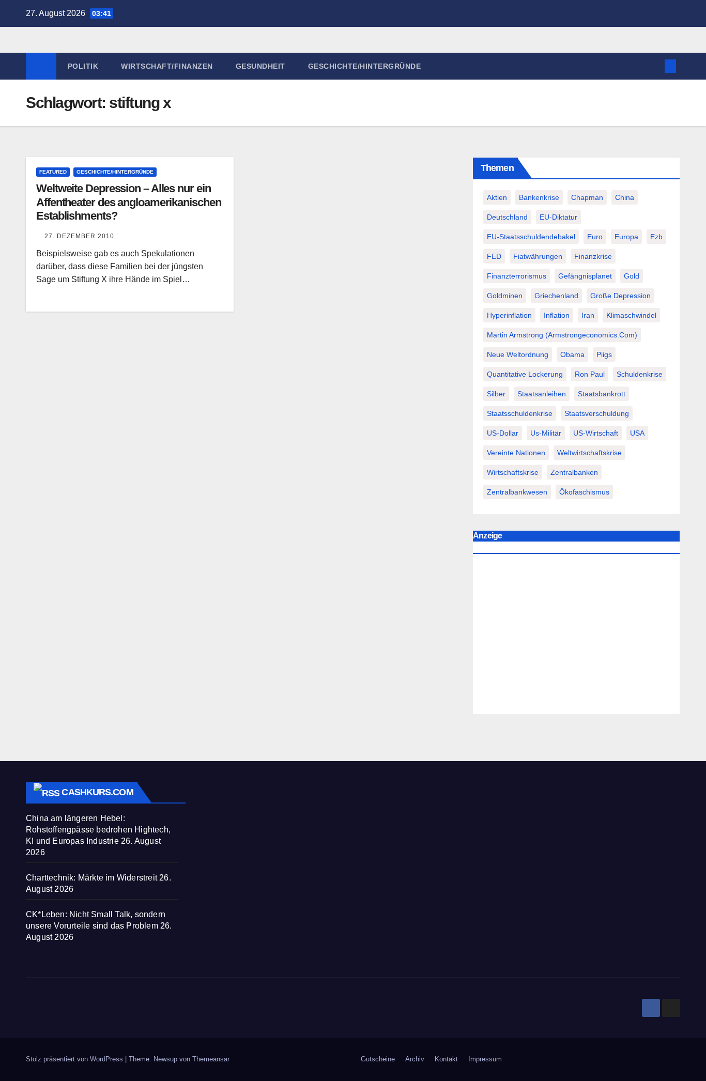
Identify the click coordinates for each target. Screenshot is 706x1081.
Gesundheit (260, 66)
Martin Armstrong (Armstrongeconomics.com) (562, 335)
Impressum (485, 1059)
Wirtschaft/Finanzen (167, 66)
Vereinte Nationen (516, 453)
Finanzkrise (593, 256)
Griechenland (556, 295)
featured (53, 172)
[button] (653, 65)
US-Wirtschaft (595, 433)
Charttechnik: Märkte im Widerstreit (91, 877)
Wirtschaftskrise (513, 472)
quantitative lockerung (525, 374)
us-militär (545, 433)
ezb (656, 237)
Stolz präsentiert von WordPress (75, 1059)
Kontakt (446, 1059)
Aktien (497, 197)
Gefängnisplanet (585, 276)
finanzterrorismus (516, 276)
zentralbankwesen (517, 492)
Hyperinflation (509, 315)
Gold (631, 276)
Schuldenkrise (640, 374)
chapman (587, 197)
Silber (496, 394)
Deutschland (507, 217)
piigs (604, 354)
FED (494, 256)
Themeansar (210, 1059)
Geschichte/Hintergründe (364, 66)
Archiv (414, 1059)
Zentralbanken (574, 472)
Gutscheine (378, 1059)
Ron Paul (590, 374)
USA (637, 433)
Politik (83, 66)
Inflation (557, 315)
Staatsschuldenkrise (519, 413)
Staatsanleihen (541, 394)
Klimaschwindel (631, 315)
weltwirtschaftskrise (589, 453)
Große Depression (620, 295)
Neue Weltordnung (517, 354)
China (624, 197)
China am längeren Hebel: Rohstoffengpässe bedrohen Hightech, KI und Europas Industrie (98, 829)
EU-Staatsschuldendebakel (531, 237)
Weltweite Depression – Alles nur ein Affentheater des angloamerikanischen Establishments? (128, 202)
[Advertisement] (576, 636)
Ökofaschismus (584, 492)
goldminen (505, 295)
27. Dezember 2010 (79, 236)
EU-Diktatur (558, 217)
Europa (626, 237)
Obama (572, 354)
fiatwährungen (537, 256)
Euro (595, 237)
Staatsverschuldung (596, 413)
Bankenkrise (539, 197)
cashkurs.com (97, 792)
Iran (587, 315)
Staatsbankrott (601, 394)
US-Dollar (502, 433)
